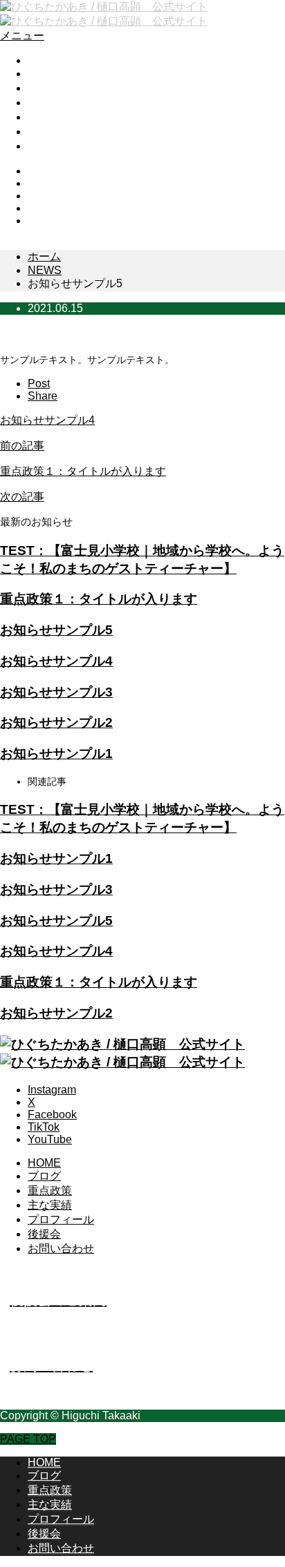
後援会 (44, 131)
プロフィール (61, 117)
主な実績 (50, 102)
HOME (44, 60)
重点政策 (50, 88)
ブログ (44, 73)
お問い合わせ (61, 146)
